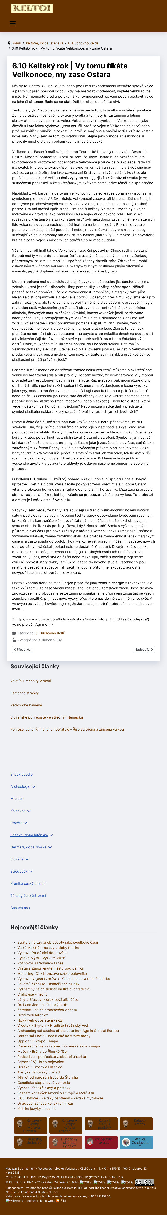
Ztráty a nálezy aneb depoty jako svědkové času (57, 942)
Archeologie (20, 786)
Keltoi (75, 1182)
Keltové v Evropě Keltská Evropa (68, 1125)
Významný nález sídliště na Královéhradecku (54, 989)
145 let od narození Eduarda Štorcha (47, 1077)
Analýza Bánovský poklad (38, 1072)
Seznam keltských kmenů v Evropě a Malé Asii (55, 1093)
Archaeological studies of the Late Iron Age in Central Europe (68, 1030)
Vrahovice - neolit (32, 994)
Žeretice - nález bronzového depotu (47, 1010)
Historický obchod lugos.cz (69, 1142)
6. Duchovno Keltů (50, 633)
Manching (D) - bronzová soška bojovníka (52, 973)
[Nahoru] (159, 1207)
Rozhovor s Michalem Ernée (40, 963)
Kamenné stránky (24, 693)
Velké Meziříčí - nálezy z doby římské (48, 947)
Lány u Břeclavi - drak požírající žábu (48, 999)
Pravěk (16, 823)
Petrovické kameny (26, 705)
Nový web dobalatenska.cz (39, 1020)
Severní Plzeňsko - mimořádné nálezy (48, 984)
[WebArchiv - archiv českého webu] (31, 1200)
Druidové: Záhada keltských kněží (45, 1103)
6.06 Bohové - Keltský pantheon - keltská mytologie (60, 1098)
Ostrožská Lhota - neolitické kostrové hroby (53, 1036)
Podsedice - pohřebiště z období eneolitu (51, 1056)
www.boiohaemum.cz (66, 1196)
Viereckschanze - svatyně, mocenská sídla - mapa (58, 1046)
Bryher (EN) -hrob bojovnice (40, 1062)
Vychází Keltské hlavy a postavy (43, 1088)
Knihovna (17, 811)
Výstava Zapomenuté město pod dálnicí (50, 968)
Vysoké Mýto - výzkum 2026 (41, 958)
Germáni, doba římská (28, 847)
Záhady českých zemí (28, 895)
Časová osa (20, 908)
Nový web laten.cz (32, 1015)
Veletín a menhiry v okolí (30, 681)
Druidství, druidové (34, 1141)
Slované (16, 859)
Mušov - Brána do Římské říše (42, 1051)
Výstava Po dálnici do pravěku (42, 953)
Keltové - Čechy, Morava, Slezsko (32, 1125)
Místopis (17, 798)
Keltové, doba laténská (29, 835)
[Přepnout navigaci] (12, 23)
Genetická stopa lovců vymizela (43, 1082)
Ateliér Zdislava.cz (140, 1142)
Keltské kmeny (140, 1122)
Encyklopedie (21, 774)
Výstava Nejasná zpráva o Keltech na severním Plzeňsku (63, 979)
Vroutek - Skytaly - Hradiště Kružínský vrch (53, 1025)
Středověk (18, 871)
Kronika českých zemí (28, 883)
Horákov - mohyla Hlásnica (39, 1067)
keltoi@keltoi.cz (48, 1177)
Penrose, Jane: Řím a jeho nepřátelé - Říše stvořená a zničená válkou (67, 729)
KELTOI (82, 1187)
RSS (63, 1200)
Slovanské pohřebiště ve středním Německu (46, 717)
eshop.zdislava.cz (104, 1141)
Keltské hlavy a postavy (104, 1124)
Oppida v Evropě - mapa (37, 1041)
